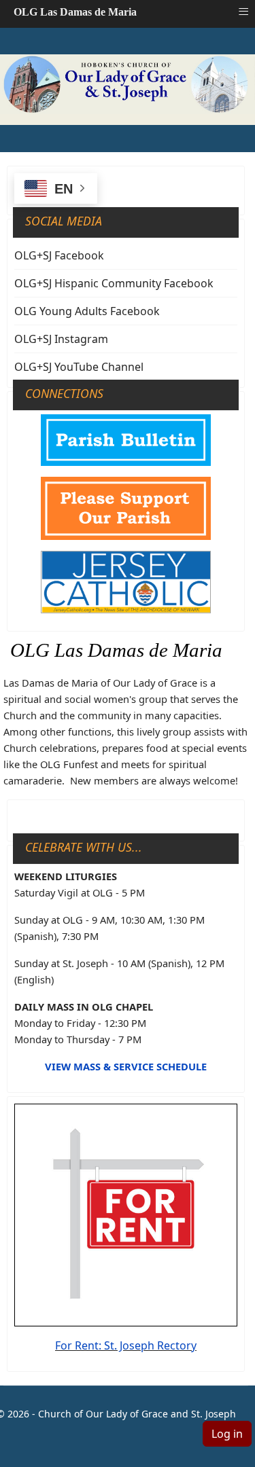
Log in (227, 1433)
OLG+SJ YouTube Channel (78, 366)
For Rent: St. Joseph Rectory (126, 1345)
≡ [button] (243, 11)
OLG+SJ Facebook (59, 255)
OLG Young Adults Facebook (87, 311)
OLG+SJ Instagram (61, 338)
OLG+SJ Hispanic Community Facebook (114, 283)
